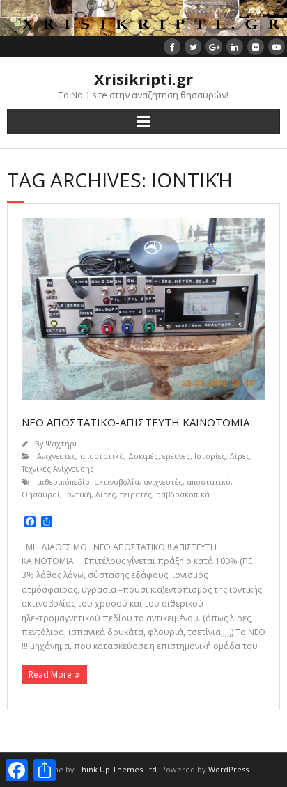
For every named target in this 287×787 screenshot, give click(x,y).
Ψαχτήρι (61, 443)
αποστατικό (209, 481)
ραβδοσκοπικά (183, 494)
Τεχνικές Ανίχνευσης (58, 468)
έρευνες (176, 456)
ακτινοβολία (116, 481)
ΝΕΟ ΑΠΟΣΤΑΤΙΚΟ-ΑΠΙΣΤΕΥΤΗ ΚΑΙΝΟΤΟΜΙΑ (135, 422)
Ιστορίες (210, 456)
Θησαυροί (41, 494)
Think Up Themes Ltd (117, 769)
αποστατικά (102, 456)
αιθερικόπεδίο (63, 481)
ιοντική (77, 494)
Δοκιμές (143, 456)
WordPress (228, 769)
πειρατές (136, 494)
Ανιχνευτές (56, 456)
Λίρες (240, 456)
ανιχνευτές (163, 481)
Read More (50, 674)
